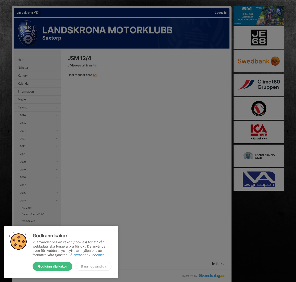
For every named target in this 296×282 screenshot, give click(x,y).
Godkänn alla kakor (52, 266)
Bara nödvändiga (93, 266)
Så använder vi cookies (86, 255)
